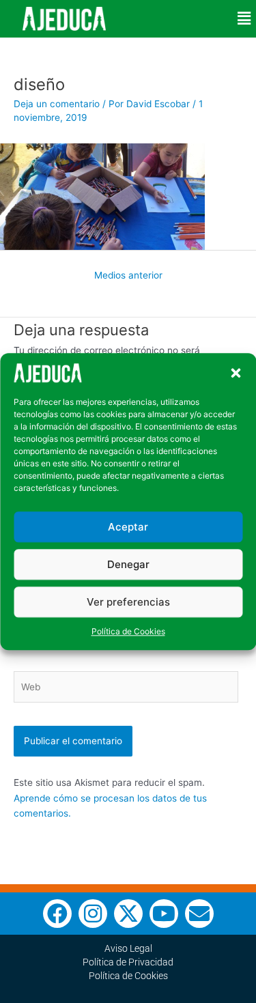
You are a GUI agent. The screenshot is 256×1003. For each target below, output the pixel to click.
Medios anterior (128, 275)
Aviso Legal (128, 948)
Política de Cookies (128, 632)
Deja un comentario (57, 103)
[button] (235, 373)
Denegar (128, 564)
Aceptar (128, 526)
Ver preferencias (128, 601)
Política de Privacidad (128, 962)
